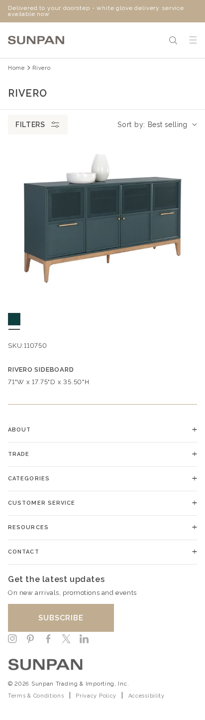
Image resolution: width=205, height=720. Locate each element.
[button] (173, 40)
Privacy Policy (96, 696)
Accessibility (146, 696)
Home (16, 68)
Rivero (41, 68)
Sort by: (131, 125)
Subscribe (61, 617)
